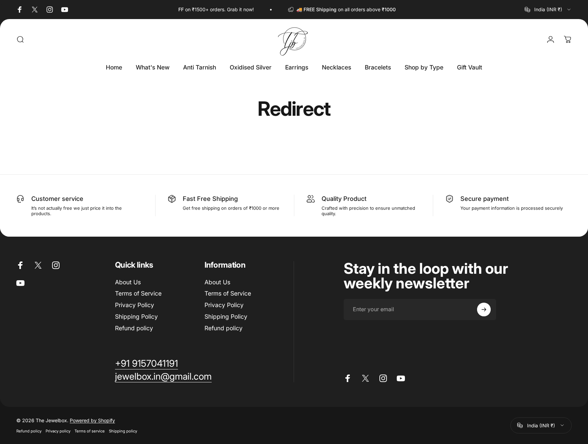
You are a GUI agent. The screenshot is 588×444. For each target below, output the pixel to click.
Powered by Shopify (92, 420)
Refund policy (134, 328)
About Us (128, 282)
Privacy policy (58, 431)
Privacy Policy (134, 304)
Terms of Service (138, 293)
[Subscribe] (484, 309)
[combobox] (548, 9)
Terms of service (90, 431)
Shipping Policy (136, 316)
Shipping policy (123, 431)
